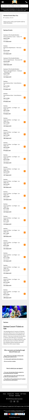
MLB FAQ (17, 395)
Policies (17, 393)
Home (4, 393)
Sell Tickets (23, 393)
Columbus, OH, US (8, 17)
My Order (11, 395)
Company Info (10, 393)
